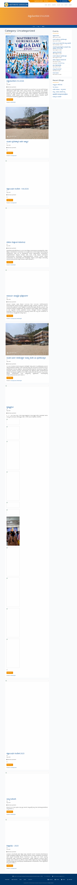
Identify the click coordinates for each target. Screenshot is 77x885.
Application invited (38, 1)
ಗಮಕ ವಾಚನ (56, 73)
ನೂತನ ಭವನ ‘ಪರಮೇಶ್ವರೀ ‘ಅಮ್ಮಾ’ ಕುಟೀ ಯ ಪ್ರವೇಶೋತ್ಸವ (26, 358)
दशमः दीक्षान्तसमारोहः (57, 65)
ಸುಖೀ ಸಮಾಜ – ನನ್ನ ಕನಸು (59, 90)
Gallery (58, 5)
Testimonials (7, 879)
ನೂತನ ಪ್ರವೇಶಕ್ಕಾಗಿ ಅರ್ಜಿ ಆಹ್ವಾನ (17, 142)
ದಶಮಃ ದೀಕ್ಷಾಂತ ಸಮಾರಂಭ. (16, 242)
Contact (66, 5)
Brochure (46, 1)
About (49, 5)
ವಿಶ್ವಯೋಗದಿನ (56, 35)
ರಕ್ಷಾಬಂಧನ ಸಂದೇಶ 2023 (15, 753)
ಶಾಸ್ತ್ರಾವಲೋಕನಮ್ (57, 69)
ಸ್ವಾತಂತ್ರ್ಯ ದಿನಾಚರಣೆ (57, 52)
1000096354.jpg (61, 63)
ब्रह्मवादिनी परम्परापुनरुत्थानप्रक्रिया (60, 94)
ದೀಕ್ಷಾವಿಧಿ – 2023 (12, 846)
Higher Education (14, 879)
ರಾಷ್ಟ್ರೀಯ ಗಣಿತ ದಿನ (57, 85)
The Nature (55, 87)
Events (25, 879)
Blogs (21, 879)
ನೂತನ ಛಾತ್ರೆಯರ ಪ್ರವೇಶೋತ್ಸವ (60, 39)
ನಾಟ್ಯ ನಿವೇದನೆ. (11, 799)
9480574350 (64, 1)
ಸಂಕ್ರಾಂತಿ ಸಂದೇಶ (57, 97)
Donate (70, 5)
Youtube (57, 879)
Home (46, 5)
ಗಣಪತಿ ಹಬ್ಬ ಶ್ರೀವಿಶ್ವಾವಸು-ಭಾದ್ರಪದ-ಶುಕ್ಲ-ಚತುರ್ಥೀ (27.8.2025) (62, 47)
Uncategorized (13, 156)
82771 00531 (48, 876)
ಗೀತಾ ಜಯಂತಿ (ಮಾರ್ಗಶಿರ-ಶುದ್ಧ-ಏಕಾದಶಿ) (62, 43)
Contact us (30, 879)
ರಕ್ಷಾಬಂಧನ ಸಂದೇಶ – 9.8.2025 (17, 189)
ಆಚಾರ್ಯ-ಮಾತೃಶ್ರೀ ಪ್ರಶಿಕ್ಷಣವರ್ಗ (17, 296)
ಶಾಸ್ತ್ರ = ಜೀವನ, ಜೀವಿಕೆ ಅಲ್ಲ (59, 92)
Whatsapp (70, 879)
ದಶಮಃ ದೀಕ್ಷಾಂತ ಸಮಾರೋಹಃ (59, 59)
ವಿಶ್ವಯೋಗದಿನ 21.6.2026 (15, 81)
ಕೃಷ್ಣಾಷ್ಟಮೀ (10, 407)
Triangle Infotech (50, 883)
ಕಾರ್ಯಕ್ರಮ (13, 102)
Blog (62, 5)
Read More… (10, 99)
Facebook (51, 879)
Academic (54, 5)
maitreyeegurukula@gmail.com (59, 876)
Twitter (64, 879)
